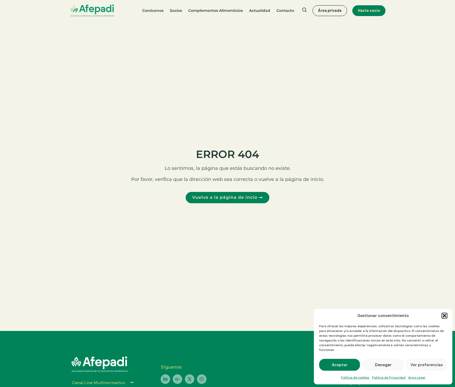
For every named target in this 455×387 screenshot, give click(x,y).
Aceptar (340, 364)
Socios (176, 10)
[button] (444, 315)
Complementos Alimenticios (215, 10)
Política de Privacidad (388, 377)
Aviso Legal (416, 377)
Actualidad (259, 10)
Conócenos (153, 10)
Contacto (285, 10)
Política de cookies (355, 377)
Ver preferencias (427, 364)
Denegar (383, 364)
